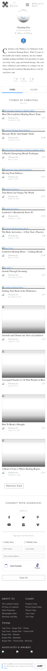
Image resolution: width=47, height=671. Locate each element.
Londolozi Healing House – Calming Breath (22, 251)
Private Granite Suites (33, 607)
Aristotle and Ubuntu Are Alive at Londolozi (22, 335)
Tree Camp (29, 616)
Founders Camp (31, 603)
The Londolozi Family (10, 603)
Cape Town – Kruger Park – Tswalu (15, 628)
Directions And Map (9, 616)
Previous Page (14, 486)
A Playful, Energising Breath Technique (20, 153)
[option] (9, 652)
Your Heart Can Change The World (18, 192)
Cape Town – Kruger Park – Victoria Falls (17, 631)
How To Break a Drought (13, 424)
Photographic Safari (9, 613)
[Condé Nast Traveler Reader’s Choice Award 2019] (9, 652)
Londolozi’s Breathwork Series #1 (17, 212)
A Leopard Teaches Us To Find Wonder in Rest (23, 379)
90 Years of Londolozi (10, 607)
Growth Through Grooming (14, 271)
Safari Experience (8, 610)
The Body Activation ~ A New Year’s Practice (23, 231)
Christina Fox (13, 118)
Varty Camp (29, 613)
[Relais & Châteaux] (38, 652)
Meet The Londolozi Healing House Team (21, 114)
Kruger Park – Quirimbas (11, 637)
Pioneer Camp (30, 610)
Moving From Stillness (12, 173)
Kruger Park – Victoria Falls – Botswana (17, 640)
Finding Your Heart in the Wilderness (19, 290)
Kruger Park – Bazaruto (11, 634)
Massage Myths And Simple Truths (18, 133)
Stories (12, 89)
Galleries (34, 89)
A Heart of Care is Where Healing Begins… (22, 468)
